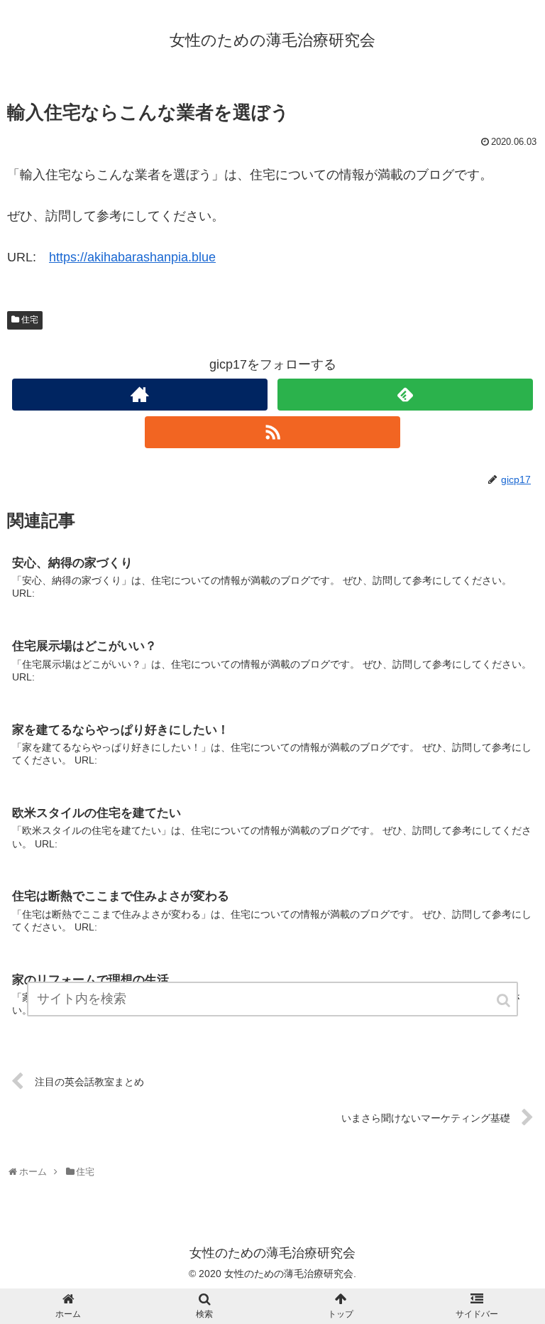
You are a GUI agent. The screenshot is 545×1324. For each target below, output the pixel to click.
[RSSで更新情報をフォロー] (272, 432)
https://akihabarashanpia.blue (132, 257)
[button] (504, 1000)
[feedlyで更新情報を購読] (404, 395)
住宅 (29, 320)
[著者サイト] (139, 395)
